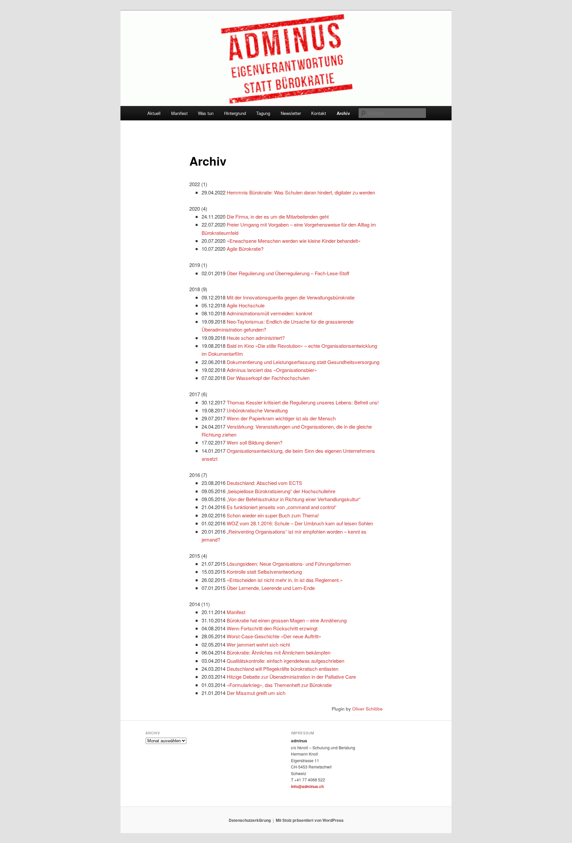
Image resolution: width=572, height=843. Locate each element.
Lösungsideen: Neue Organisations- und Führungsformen (289, 563)
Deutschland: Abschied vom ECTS (264, 482)
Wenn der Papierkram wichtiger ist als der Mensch (281, 418)
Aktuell (154, 113)
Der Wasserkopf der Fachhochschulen (268, 377)
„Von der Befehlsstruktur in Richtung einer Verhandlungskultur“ (293, 499)
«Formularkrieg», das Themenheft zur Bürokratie (279, 684)
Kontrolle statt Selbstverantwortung (264, 571)
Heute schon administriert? (256, 337)
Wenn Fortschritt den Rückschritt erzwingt (272, 628)
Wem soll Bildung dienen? (254, 442)
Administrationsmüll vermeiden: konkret (269, 313)
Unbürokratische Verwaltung (257, 410)
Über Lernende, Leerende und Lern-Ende (271, 587)
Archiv (343, 113)
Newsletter (291, 113)
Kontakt (318, 113)
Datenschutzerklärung (250, 820)
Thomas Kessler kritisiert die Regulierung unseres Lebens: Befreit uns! (303, 402)
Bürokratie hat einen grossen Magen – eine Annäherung (287, 620)
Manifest (179, 113)
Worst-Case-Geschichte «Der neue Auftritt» (274, 636)
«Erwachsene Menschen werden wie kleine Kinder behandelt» (293, 240)
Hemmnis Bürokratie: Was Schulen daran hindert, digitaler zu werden (301, 192)
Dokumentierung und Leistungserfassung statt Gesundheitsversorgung (303, 361)
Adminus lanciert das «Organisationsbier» (272, 369)
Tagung (263, 113)
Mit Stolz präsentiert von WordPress (310, 820)
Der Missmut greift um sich (256, 692)
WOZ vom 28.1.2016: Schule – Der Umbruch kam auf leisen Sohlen (300, 523)
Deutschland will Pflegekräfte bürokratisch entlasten (282, 668)
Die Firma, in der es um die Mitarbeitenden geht (278, 216)
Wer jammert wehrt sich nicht (258, 644)
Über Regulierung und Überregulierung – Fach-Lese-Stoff (288, 273)
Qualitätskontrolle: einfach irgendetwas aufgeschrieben (285, 660)
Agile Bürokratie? (245, 248)
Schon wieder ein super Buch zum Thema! (273, 515)
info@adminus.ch (307, 786)
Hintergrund (235, 113)
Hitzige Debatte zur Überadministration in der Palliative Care (291, 676)
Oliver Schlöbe (367, 709)
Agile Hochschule (245, 305)
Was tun (206, 113)
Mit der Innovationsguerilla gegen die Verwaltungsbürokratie (291, 297)
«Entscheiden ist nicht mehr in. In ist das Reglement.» (285, 579)
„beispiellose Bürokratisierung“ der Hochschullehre (281, 491)
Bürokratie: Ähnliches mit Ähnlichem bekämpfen (278, 652)
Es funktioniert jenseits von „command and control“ (281, 506)
